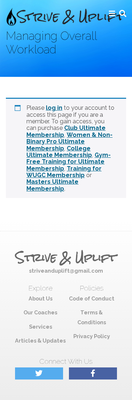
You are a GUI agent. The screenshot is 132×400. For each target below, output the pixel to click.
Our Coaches (40, 312)
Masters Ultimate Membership (52, 185)
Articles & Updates (40, 340)
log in (54, 107)
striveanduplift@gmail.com (66, 271)
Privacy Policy (91, 336)
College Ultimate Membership (59, 151)
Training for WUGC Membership (64, 172)
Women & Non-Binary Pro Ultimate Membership (69, 141)
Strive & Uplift (66, 258)
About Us (40, 298)
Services (40, 327)
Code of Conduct (91, 298)
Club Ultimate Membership (66, 131)
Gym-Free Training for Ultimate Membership (68, 162)
